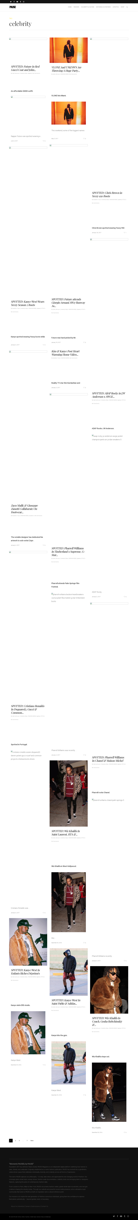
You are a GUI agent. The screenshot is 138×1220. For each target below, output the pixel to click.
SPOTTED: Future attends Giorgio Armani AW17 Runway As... (68, 302)
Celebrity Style (23, 73)
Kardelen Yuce (97, 199)
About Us (13, 1206)
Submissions (35, 1206)
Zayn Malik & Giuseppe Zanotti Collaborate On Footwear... (24, 509)
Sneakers (31, 515)
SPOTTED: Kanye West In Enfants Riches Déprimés (25, 971)
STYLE (124, 199)
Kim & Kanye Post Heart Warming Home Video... (65, 352)
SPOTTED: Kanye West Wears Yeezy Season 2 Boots (27, 303)
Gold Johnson (15, 73)
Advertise (21, 1206)
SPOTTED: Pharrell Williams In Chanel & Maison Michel (108, 758)
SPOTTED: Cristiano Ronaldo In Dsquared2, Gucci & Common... (27, 709)
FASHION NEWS (64, 74)
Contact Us (44, 1206)
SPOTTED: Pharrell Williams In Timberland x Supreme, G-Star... (68, 551)
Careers (27, 1206)
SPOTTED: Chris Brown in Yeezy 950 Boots (107, 194)
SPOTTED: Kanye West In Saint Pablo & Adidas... (65, 1001)
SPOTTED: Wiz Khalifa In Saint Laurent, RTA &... (65, 832)
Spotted (30, 73)
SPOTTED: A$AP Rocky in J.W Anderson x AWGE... (108, 394)
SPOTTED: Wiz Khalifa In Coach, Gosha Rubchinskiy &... (107, 1021)
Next (32, 1140)
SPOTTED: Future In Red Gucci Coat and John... (25, 68)
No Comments (36, 73)
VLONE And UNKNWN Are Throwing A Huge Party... (66, 68)
